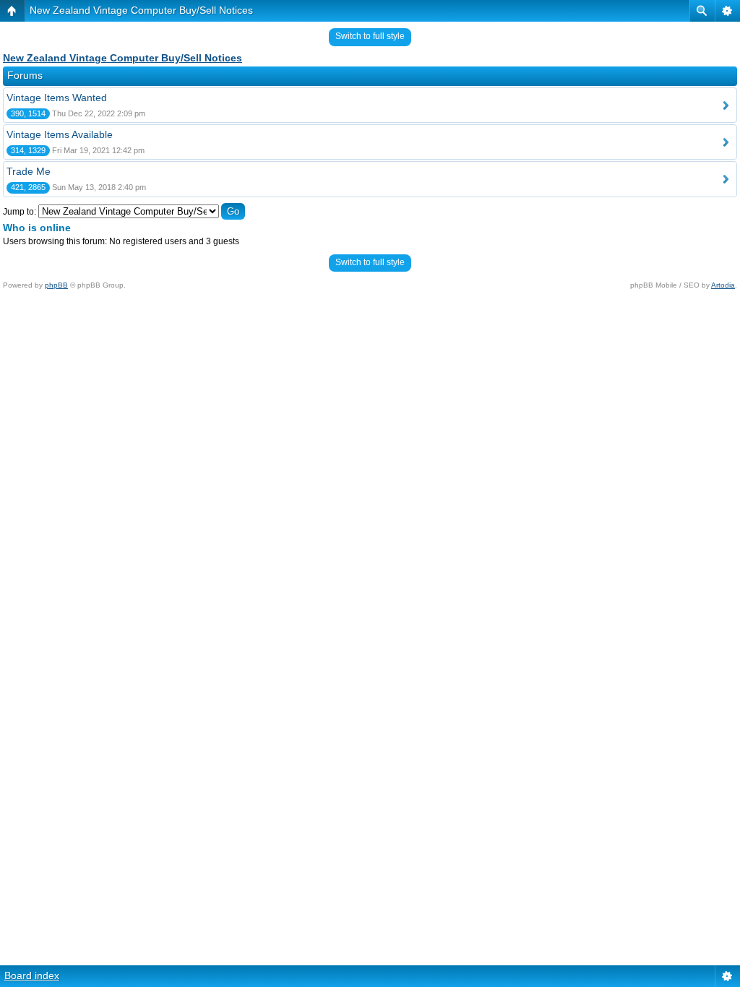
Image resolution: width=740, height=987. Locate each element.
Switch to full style (370, 36)
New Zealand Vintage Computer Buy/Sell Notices (141, 10)
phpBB (56, 285)
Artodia (723, 285)
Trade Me (29, 171)
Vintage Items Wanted (57, 97)
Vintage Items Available (60, 134)
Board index (31, 975)
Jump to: (19, 212)
